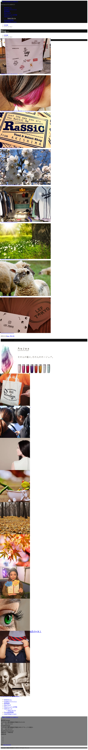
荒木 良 (12, 336)
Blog (7, 13)
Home (8, 7)
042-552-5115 (7, 745)
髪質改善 (7, 11)
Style (12, 18)
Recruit (9, 20)
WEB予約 (10, 22)
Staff (8, 16)
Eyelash (10, 9)
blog (8, 336)
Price (10, 14)
